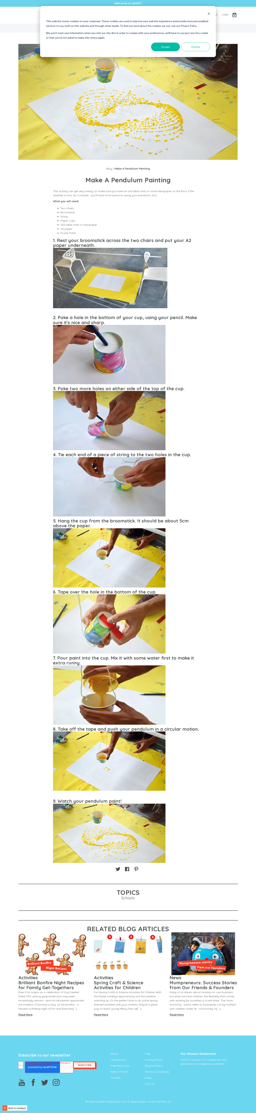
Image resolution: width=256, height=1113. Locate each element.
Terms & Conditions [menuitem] (157, 1071)
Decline (195, 46)
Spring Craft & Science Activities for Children (118, 985)
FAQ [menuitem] (147, 1053)
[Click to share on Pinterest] (136, 869)
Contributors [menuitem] (118, 1059)
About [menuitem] (114, 1053)
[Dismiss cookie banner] (208, 14)
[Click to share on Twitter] (118, 869)
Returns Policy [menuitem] (153, 1065)
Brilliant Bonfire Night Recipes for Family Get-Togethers (51, 985)
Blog (109, 168)
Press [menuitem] (148, 1077)
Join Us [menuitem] (149, 1083)
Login (225, 14)
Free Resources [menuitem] (119, 1065)
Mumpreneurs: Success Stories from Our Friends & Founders (203, 985)
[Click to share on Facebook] (127, 869)
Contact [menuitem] (115, 1077)
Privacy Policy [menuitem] (153, 1059)
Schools (128, 898)
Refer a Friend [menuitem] (119, 1071)
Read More (25, 1014)
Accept (165, 46)
